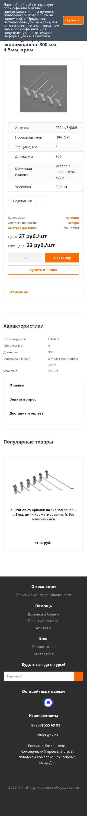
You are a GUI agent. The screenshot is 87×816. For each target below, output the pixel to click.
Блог (43, 638)
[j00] (43, 88)
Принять (73, 20)
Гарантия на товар (43, 620)
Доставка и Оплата (43, 614)
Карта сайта (43, 653)
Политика (41, 36)
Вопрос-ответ (43, 646)
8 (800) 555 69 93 (45, 725)
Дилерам (43, 627)
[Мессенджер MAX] (48, 702)
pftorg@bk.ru (47, 735)
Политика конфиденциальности (43, 594)
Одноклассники (36, 702)
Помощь (43, 605)
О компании (43, 586)
